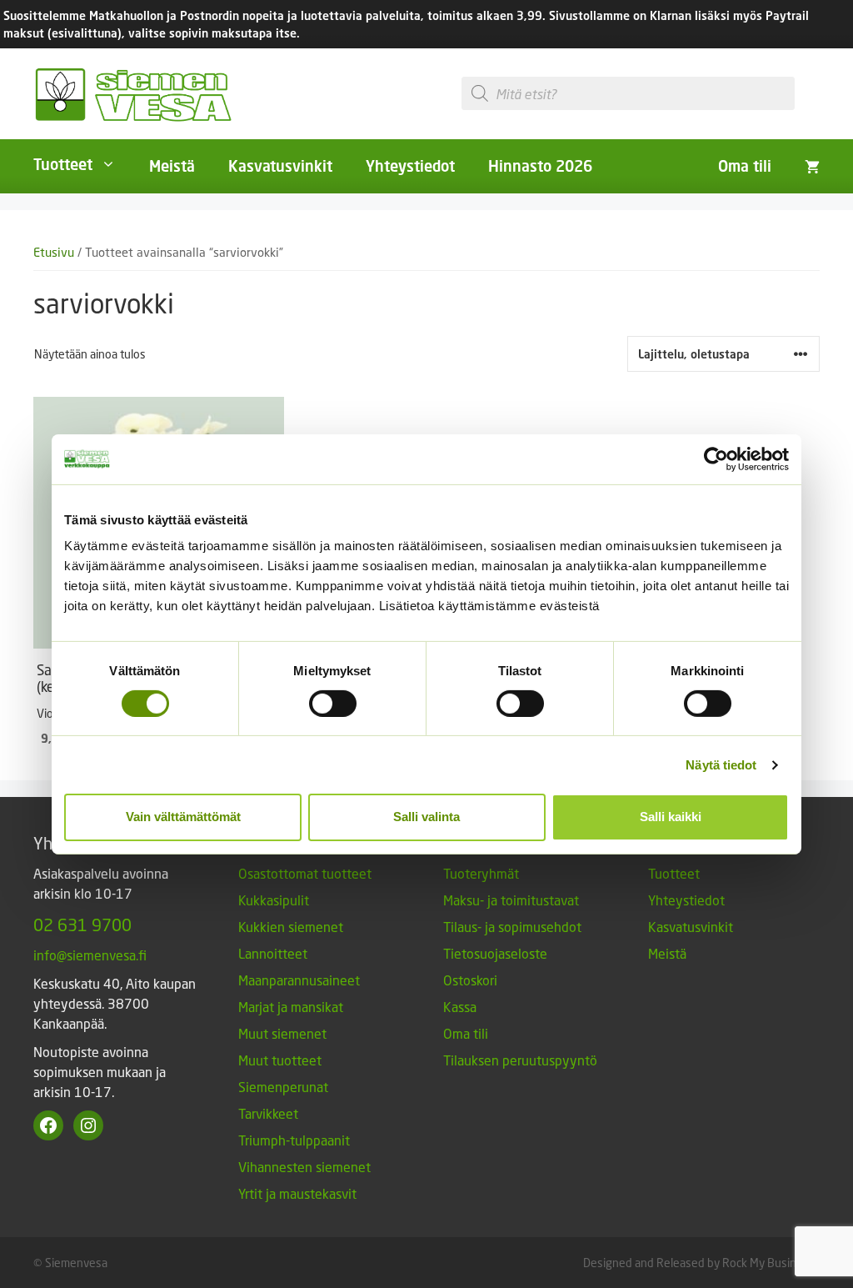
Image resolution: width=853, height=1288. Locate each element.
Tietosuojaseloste (495, 953)
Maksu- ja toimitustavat (511, 900)
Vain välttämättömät (183, 816)
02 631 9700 (82, 925)
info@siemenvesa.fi (90, 955)
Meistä (172, 166)
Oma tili (744, 166)
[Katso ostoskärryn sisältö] (812, 166)
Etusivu (53, 252)
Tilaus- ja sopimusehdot (512, 927)
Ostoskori (470, 980)
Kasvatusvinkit (280, 166)
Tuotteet (62, 164)
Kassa (459, 1007)
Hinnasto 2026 (540, 166)
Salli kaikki (670, 816)
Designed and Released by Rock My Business (699, 1262)
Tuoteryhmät (481, 873)
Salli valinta (426, 816)
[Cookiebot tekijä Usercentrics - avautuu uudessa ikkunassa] (716, 458)
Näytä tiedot (721, 765)
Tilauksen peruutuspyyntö (520, 1060)
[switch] (333, 703)
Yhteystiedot (410, 166)
